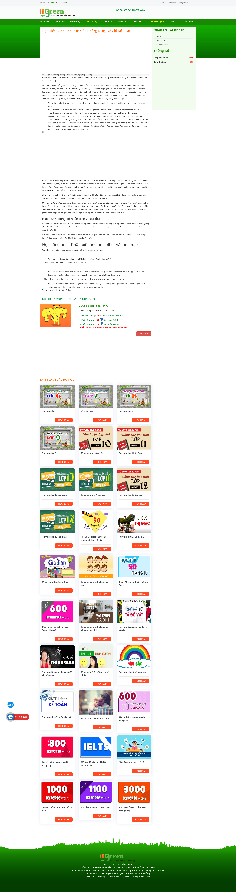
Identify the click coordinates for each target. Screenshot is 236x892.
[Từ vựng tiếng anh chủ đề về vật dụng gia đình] (96, 612)
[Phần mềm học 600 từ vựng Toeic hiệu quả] (57, 612)
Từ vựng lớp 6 (49, 411)
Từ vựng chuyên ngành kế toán (57, 717)
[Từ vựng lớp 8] (134, 396)
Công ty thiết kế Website (59, 3)
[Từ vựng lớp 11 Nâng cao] (96, 480)
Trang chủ (45, 22)
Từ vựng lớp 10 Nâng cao (54, 495)
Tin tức (163, 3)
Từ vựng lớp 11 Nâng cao (93, 495)
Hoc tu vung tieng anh (107, 98)
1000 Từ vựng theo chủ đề (131, 762)
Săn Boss (108, 22)
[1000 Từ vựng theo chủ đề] (134, 747)
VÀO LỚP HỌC (92, 22)
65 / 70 (98, 316)
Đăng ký (172, 3)
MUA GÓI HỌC (75, 22)
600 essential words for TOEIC (95, 718)
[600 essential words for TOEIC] (96, 702)
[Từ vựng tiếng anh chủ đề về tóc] (96, 566)
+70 (97, 324)
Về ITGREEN (188, 22)
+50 (97, 320)
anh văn (57, 77)
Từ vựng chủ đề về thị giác (132, 537)
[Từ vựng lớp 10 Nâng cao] (57, 480)
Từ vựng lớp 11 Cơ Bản (130, 453)
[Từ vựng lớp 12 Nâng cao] (57, 521)
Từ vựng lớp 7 (88, 411)
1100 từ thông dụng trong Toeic (96, 807)
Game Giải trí (138, 22)
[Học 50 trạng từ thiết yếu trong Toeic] (134, 566)
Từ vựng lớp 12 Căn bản (130, 495)
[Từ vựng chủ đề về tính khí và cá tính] (96, 657)
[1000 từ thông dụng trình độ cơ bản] (57, 792)
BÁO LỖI (174, 22)
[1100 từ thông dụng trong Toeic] (96, 792)
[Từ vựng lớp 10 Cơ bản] (96, 438)
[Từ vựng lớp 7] (96, 396)
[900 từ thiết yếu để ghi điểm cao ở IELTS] (96, 747)
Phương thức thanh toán (141, 877)
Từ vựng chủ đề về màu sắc (132, 672)
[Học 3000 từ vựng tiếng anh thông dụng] (134, 792)
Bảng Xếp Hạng (157, 22)
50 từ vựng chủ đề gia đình (55, 582)
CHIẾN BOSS (144, 334)
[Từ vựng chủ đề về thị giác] (134, 521)
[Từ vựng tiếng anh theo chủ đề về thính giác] (57, 657)
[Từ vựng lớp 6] (57, 396)
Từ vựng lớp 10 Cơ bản (92, 453)
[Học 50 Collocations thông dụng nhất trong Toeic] (96, 521)
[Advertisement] (95, 55)
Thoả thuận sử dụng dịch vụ (119, 877)
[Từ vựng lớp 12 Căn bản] (134, 480)
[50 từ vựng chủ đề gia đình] (57, 566)
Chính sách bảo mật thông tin (96, 877)
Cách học (60, 22)
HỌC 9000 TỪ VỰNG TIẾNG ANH (131, 10)
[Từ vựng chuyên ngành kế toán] (57, 702)
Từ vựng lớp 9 (49, 453)
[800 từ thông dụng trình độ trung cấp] (57, 747)
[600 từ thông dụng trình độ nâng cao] (134, 702)
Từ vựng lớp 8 (126, 411)
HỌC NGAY (63, 420)
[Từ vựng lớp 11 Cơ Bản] (134, 438)
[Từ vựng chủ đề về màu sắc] (134, 657)
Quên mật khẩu (161, 44)
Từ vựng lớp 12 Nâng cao (54, 537)
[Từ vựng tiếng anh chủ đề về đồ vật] (134, 612)
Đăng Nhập (183, 3)
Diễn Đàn (122, 22)
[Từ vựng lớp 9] (57, 438)
